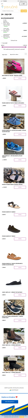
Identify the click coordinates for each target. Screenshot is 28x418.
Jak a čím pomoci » (10, 402)
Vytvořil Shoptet (14, 390)
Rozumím (21, 417)
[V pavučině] (14, 7)
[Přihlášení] (22, 11)
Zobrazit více (14, 40)
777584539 (5, 1)
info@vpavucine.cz (23, 1)
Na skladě (5, 43)
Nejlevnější (4, 54)
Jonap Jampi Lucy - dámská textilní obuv (6, 30)
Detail (20, 78)
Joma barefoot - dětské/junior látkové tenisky (6, 36)
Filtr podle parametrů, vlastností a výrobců (14, 49)
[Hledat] (19, 10)
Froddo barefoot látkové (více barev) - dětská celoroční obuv (6, 23)
